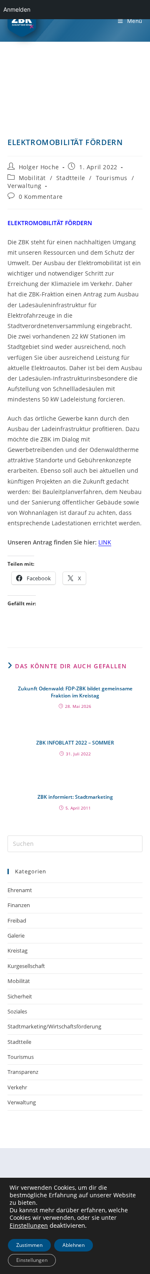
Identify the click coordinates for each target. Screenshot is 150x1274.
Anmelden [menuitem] (16, 9)
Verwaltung (25, 186)
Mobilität (32, 178)
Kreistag (18, 950)
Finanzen (19, 905)
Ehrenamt (20, 890)
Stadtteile (70, 178)
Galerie (16, 935)
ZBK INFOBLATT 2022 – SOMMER (75, 743)
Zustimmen (29, 1245)
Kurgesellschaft (26, 966)
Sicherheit (20, 996)
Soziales (17, 1011)
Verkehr (17, 1087)
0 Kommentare (41, 197)
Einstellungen (29, 1225)
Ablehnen (73, 1245)
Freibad (17, 920)
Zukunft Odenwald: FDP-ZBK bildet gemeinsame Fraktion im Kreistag (75, 692)
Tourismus (112, 178)
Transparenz (23, 1072)
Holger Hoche (39, 167)
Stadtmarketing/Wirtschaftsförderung (54, 1026)
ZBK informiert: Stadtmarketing (75, 797)
